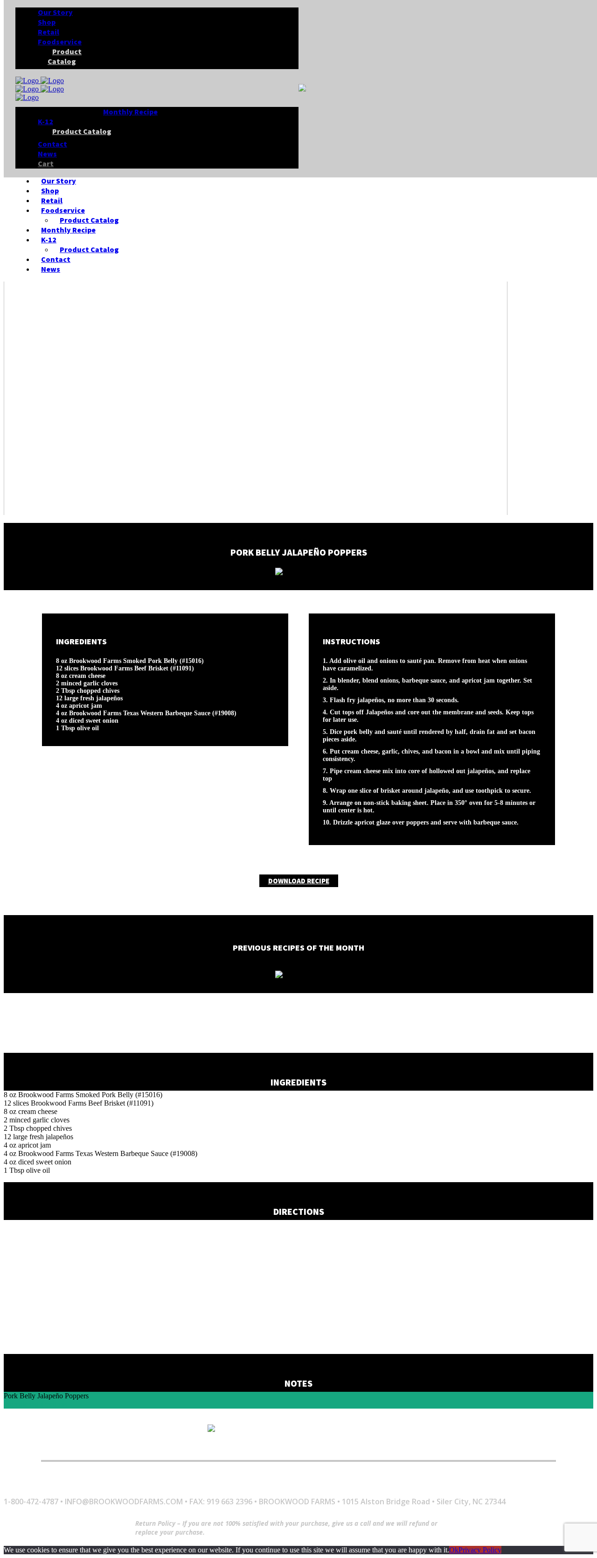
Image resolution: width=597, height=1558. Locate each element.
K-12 (356, 1447)
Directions (51, 1404)
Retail (124, 1447)
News (433, 1447)
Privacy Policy (479, 1550)
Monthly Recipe (306, 1447)
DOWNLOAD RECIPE (298, 880)
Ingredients (20, 1404)
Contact (393, 1447)
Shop (91, 1447)
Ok (453, 1550)
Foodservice (172, 1447)
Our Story (48, 1447)
